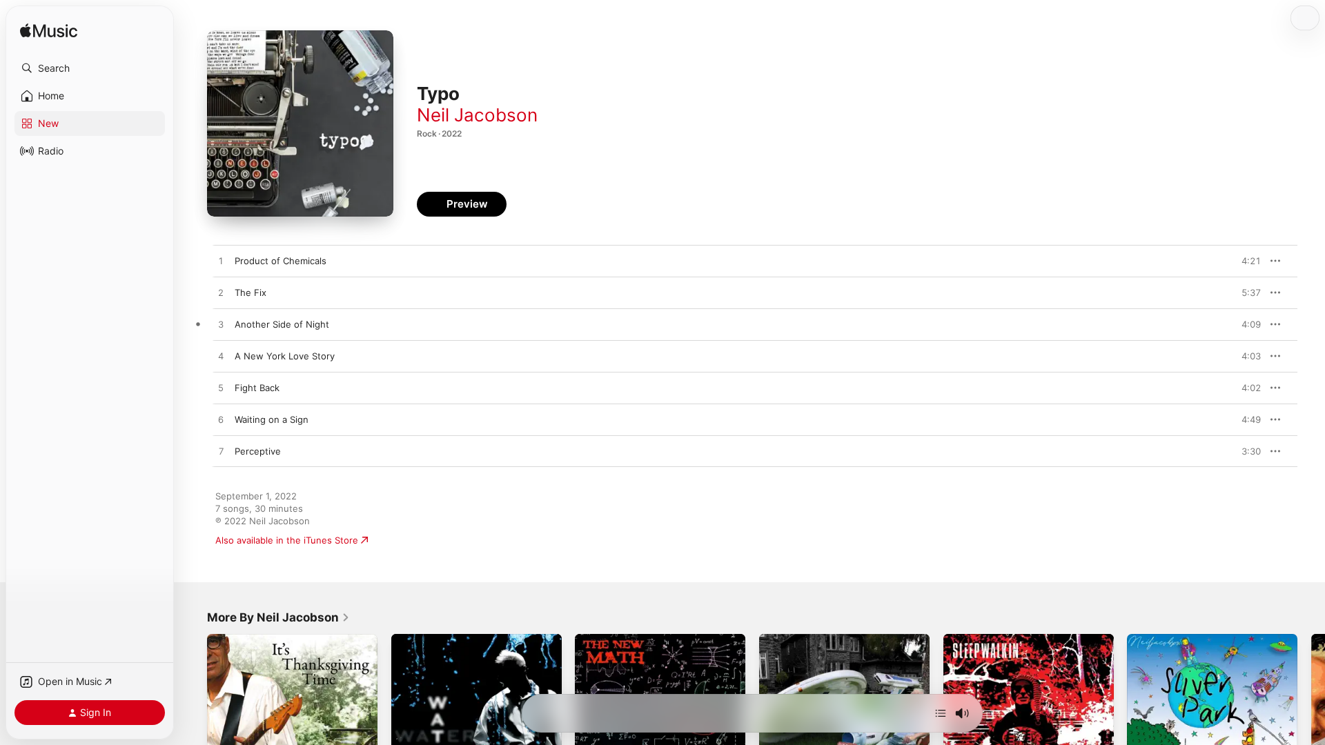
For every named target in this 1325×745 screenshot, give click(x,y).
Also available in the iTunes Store (286, 540)
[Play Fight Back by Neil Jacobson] (221, 388)
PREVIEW (1245, 261)
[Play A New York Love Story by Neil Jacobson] (221, 356)
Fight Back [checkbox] (257, 387)
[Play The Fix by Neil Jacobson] (221, 293)
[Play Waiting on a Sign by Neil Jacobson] (221, 420)
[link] (278, 617)
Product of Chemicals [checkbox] (280, 260)
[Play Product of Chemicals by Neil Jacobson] (221, 261)
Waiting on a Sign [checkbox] (271, 419)
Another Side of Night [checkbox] (282, 324)
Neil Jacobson (477, 115)
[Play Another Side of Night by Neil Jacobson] (221, 325)
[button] (89, 68)
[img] (48, 31)
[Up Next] (940, 713)
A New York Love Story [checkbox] (285, 355)
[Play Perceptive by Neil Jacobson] (221, 452)
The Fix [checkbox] (250, 292)
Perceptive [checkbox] (258, 451)
